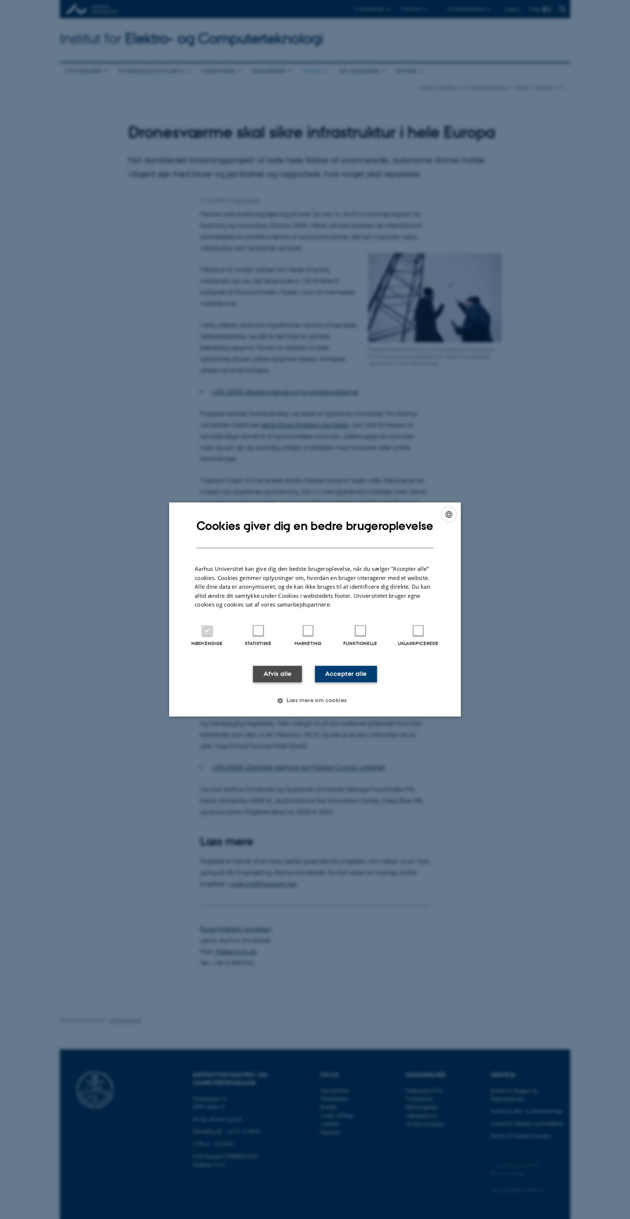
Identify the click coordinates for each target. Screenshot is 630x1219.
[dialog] (315, 609)
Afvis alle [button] (278, 674)
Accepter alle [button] (345, 674)
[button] (315, 700)
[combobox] (448, 514)
